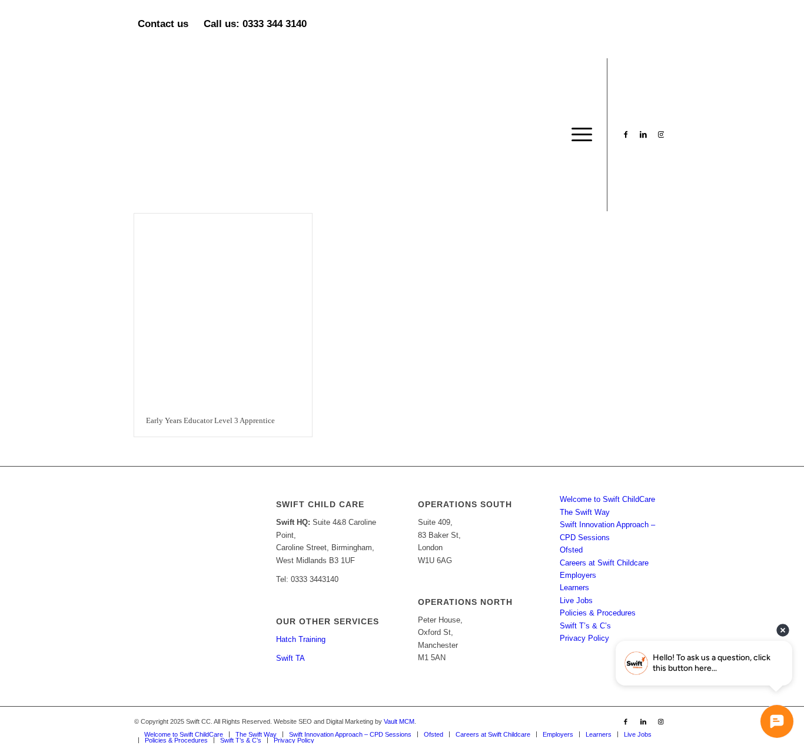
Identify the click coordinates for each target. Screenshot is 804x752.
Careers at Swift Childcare (604, 562)
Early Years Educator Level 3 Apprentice (210, 420)
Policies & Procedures (598, 612)
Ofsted (571, 549)
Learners (574, 587)
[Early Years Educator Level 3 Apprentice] (223, 309)
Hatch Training (300, 639)
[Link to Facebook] (625, 134)
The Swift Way (585, 512)
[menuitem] (578, 134)
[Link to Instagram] (661, 134)
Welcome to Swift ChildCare (607, 499)
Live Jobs (576, 600)
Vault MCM (399, 721)
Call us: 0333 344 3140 (255, 23)
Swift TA (290, 658)
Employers (578, 575)
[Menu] (578, 134)
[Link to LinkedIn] (643, 134)
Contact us (163, 23)
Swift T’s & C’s (585, 625)
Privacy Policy (584, 638)
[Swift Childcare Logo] (222, 134)
